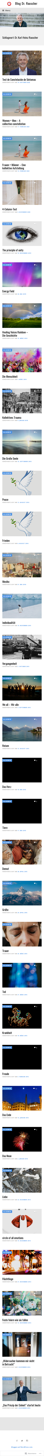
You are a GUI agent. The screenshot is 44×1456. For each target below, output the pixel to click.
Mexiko (5, 582)
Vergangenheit (9, 663)
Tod (4, 992)
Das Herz (6, 787)
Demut (5, 869)
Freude (5, 1074)
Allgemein (7, 53)
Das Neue (6, 1156)
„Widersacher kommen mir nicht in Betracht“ (18, 1362)
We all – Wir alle (10, 705)
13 (36, 514)
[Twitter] (22, 1441)
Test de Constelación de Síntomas (19, 79)
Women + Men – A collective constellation (13, 122)
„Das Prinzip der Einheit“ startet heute (21, 1405)
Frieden (6, 540)
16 (36, 925)
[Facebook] (17, 1441)
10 (36, 1335)
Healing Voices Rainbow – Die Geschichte (15, 333)
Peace (5, 499)
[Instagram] (27, 1441)
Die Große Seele (10, 458)
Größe (5, 910)
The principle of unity (12, 250)
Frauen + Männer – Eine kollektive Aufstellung (14, 166)
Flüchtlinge (7, 1279)
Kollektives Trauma (11, 417)
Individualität (8, 623)
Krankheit (7, 1033)
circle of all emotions (12, 1238)
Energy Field (8, 291)
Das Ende (6, 1115)
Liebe (5, 1197)
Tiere (5, 828)
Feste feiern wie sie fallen (15, 1320)
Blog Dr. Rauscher (26, 3)
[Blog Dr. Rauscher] (22, 20)
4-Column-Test (9, 209)
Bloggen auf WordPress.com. (22, 1447)
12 (36, 1089)
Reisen (5, 746)
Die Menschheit (10, 376)
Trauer (5, 951)
